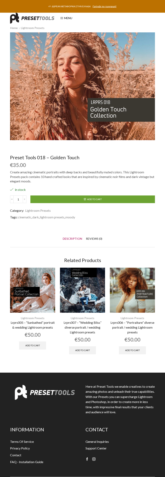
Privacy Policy (20, 448)
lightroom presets (52, 217)
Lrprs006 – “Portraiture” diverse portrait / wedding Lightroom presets (132, 327)
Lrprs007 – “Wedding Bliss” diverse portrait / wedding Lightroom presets (82, 327)
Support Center (96, 448)
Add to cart (94, 199)
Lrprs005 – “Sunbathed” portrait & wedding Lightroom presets (33, 325)
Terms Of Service (22, 441)
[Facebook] (87, 459)
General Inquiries (97, 441)
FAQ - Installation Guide (26, 462)
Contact (15, 455)
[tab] (72, 239)
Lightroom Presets (32, 28)
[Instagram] (94, 459)
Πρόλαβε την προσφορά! (105, 6)
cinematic (24, 217)
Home (14, 28)
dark (35, 217)
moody (70, 217)
